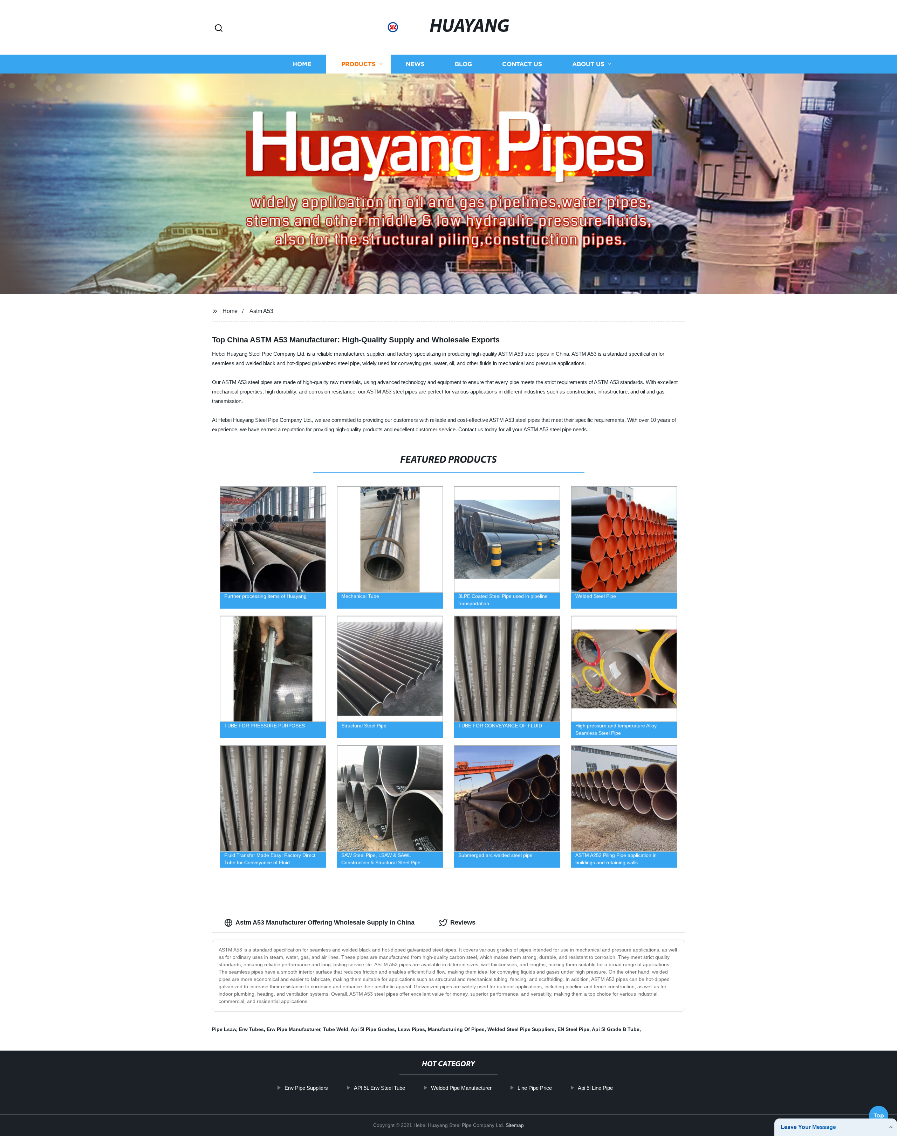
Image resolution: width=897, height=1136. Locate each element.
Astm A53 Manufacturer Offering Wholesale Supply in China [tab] (325, 922)
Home (302, 64)
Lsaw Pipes (411, 1029)
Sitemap (515, 1125)
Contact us (522, 64)
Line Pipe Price (535, 1088)
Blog (463, 64)
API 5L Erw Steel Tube (379, 1088)
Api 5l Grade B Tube (615, 1029)
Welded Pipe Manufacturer (461, 1088)
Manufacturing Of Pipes (456, 1029)
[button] (218, 28)
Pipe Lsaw (224, 1029)
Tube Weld (335, 1029)
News (415, 64)
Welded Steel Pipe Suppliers (521, 1029)
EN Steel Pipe (573, 1029)
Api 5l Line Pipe (595, 1088)
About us (588, 64)
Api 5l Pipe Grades (373, 1029)
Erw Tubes (251, 1029)
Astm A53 (261, 311)
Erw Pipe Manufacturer (293, 1029)
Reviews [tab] (462, 922)
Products (358, 64)
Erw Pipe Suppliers (306, 1088)
